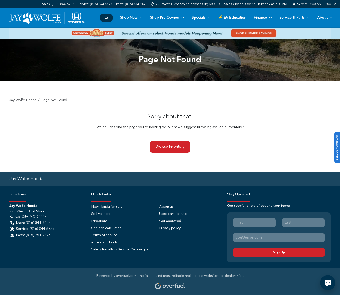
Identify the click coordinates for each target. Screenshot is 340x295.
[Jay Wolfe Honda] (46, 17)
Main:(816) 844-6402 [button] (33, 223)
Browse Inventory (170, 147)
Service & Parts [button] (292, 18)
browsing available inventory (219, 127)
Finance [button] (260, 18)
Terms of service (104, 235)
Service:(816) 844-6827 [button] (35, 229)
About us (166, 207)
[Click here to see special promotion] (170, 33)
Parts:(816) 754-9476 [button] (33, 235)
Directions (99, 221)
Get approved (170, 221)
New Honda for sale (107, 207)
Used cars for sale (173, 214)
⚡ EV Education (232, 18)
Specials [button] (199, 18)
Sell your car (101, 214)
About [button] (322, 18)
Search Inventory (106, 18)
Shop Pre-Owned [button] (164, 18)
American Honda (104, 242)
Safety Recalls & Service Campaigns (119, 249)
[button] (183, 4)
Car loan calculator (106, 228)
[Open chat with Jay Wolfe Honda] (327, 282)
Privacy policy (170, 228)
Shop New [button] (129, 18)
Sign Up (279, 252)
